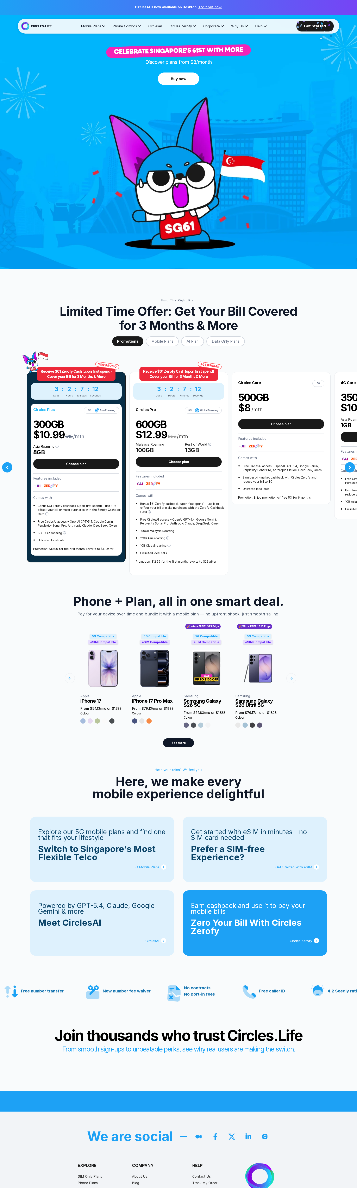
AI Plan (193, 341)
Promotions (127, 341)
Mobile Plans (91, 26)
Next (350, 467)
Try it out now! (210, 7)
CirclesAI (155, 26)
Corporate (211, 26)
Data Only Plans (225, 341)
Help (259, 26)
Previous (7, 467)
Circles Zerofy (181, 26)
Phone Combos (125, 26)
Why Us (237, 26)
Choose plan (76, 464)
